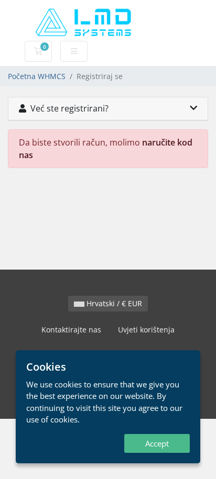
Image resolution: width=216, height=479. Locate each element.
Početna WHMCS (37, 76)
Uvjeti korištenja (146, 330)
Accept (157, 443)
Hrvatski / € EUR (113, 303)
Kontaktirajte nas (71, 330)
